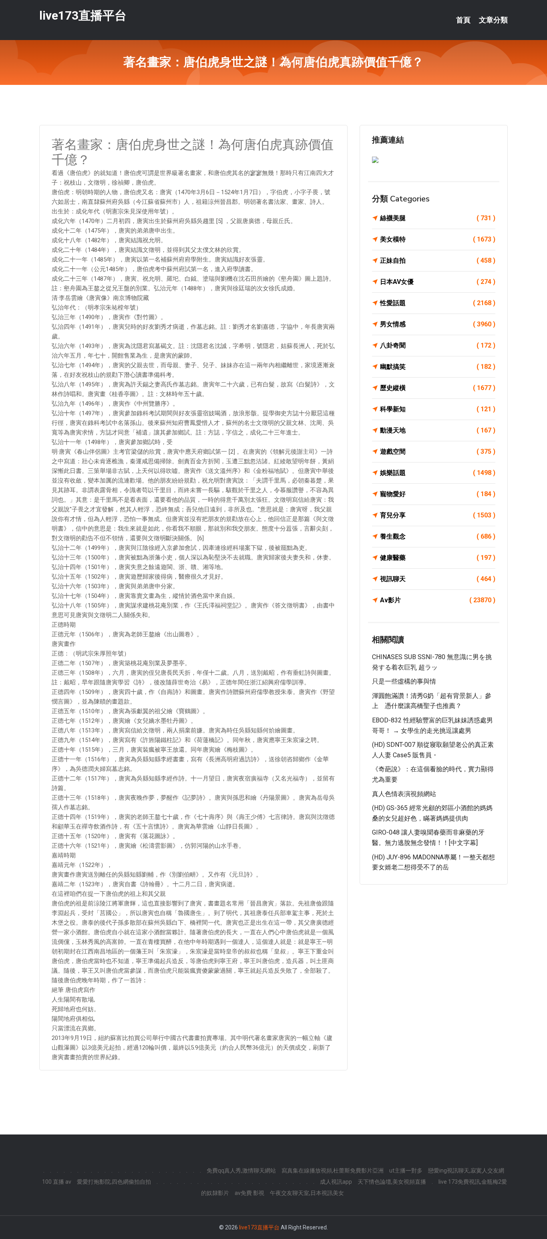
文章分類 (493, 20)
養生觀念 (437, 536)
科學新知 (437, 409)
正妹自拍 (437, 260)
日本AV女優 (437, 282)
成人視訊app (336, 1182)
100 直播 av (56, 1182)
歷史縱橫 (437, 388)
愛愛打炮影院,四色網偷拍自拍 (114, 1182)
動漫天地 (437, 430)
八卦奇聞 (437, 345)
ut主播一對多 (405, 1170)
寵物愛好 (437, 494)
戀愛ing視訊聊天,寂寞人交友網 (466, 1170)
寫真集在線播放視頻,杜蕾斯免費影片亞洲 (333, 1170)
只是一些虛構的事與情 (404, 681)
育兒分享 (437, 515)
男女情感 (437, 324)
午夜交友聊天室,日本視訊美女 (307, 1193)
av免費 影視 (249, 1193)
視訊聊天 (437, 579)
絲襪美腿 (437, 218)
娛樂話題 (437, 473)
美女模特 (437, 239)
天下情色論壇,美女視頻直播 (392, 1182)
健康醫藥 (437, 557)
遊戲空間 (437, 451)
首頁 (463, 20)
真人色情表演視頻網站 (404, 794)
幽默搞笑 (437, 366)
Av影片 (437, 600)
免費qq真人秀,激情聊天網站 (241, 1170)
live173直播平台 (83, 15)
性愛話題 (437, 303)
